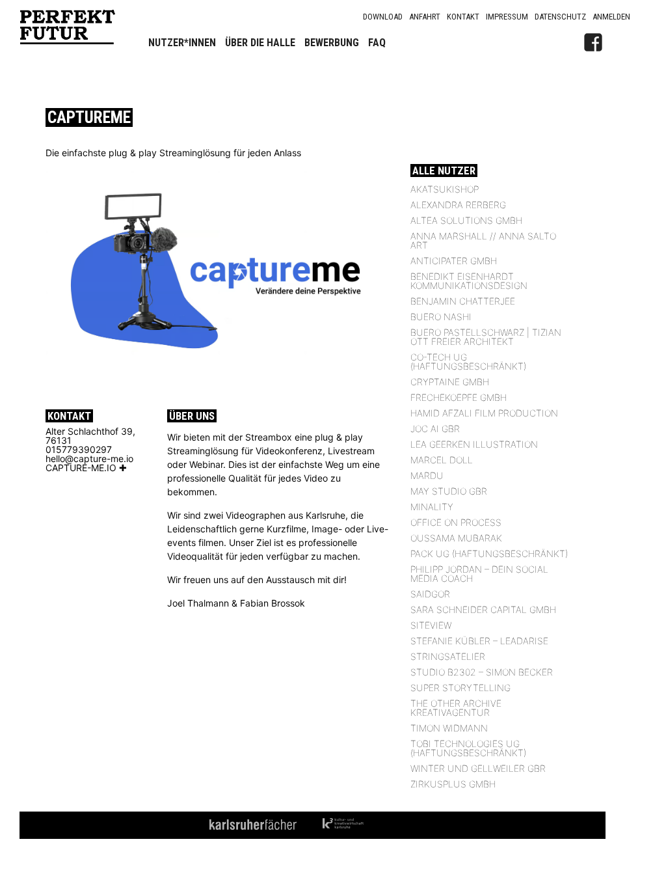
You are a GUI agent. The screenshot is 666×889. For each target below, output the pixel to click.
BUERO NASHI (441, 316)
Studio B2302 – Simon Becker (481, 671)
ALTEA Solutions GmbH (466, 220)
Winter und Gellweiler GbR (478, 768)
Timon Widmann (449, 727)
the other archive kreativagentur (455, 708)
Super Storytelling (460, 687)
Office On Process (455, 522)
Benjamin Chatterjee (462, 301)
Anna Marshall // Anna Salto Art (483, 240)
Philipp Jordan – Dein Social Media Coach (479, 574)
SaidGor (430, 593)
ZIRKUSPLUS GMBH (453, 783)
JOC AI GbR (435, 428)
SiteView (430, 625)
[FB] (593, 42)
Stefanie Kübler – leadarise (479, 640)
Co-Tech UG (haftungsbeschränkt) (468, 361)
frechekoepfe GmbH (458, 397)
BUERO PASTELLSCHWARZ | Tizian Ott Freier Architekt (485, 337)
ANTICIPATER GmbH (453, 260)
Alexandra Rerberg (458, 204)
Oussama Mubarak (456, 537)
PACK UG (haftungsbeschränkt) (489, 553)
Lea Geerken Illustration (474, 444)
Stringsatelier (447, 656)
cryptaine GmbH (449, 381)
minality (431, 506)
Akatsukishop (444, 189)
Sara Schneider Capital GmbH (483, 609)
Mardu (427, 475)
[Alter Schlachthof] (620, 42)
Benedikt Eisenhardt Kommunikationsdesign (468, 281)
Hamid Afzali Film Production (484, 412)
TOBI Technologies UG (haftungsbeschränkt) (468, 748)
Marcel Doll (441, 459)
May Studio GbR (448, 491)
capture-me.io (81, 467)
